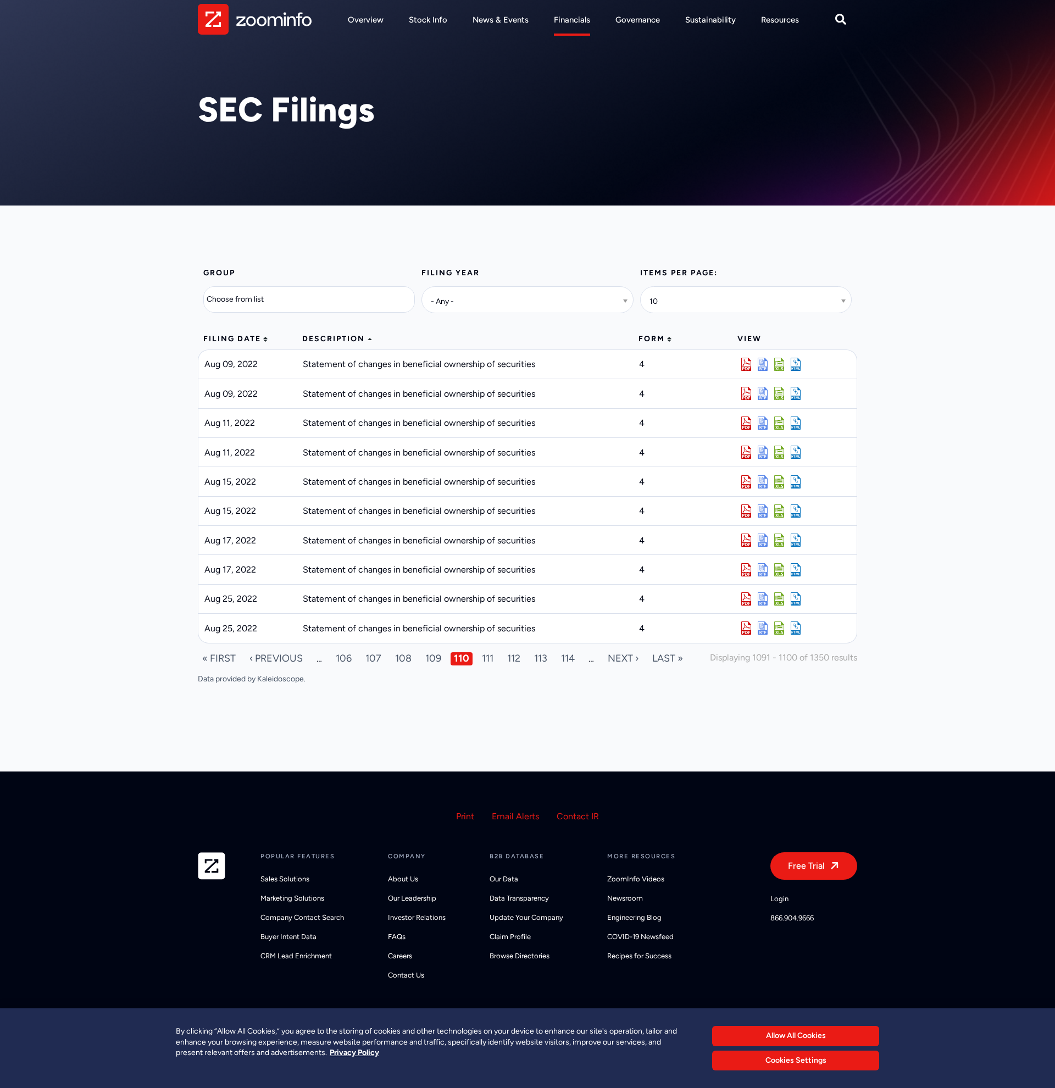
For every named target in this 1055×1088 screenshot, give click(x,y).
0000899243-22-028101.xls (779, 364)
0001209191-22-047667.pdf (746, 599)
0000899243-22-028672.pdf (746, 482)
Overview (366, 20)
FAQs (397, 936)
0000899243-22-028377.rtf (762, 452)
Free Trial (806, 866)
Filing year (450, 272)
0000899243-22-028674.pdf (746, 511)
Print (465, 816)
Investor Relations (417, 917)
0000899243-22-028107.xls (779, 393)
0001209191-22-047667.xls (779, 599)
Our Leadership (412, 898)
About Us (403, 879)
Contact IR (578, 816)
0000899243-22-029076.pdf (746, 570)
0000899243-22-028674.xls (779, 511)
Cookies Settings (795, 1060)
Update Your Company (526, 917)
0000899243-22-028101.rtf (762, 364)
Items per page (677, 272)
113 (540, 658)
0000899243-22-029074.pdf (746, 540)
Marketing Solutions (292, 898)
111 (487, 658)
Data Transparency (519, 898)
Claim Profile (510, 936)
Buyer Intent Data (288, 936)
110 (461, 658)
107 (373, 658)
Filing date (232, 338)
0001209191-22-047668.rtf (762, 628)
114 (568, 658)
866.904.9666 (792, 918)
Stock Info (428, 20)
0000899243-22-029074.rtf (762, 540)
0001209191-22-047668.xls (779, 628)
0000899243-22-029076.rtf (762, 570)
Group (219, 272)
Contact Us (406, 975)
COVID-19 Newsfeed (640, 936)
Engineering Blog (634, 917)
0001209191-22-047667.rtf (762, 599)
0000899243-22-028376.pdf (746, 423)
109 (433, 658)
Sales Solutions (284, 879)
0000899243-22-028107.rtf (762, 393)
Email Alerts (515, 816)
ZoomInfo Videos (635, 879)
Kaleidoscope (280, 679)
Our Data (504, 879)
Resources (780, 20)
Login (779, 899)
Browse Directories (519, 956)
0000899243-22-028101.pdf (746, 364)
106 (344, 658)
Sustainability (710, 20)
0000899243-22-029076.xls (779, 570)
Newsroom (625, 898)
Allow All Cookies (796, 1035)
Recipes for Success (639, 956)
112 (513, 658)
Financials (572, 20)
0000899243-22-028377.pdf (746, 452)
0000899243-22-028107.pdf (746, 393)
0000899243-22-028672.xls (779, 482)
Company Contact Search (302, 917)
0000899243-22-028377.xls (779, 452)
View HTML (795, 364)
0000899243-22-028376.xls (779, 423)
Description (333, 338)
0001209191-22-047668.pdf (746, 628)
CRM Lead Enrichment (296, 956)
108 (403, 658)
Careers (400, 956)
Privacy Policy (354, 1052)
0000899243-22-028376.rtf (762, 423)
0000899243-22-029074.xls (779, 540)
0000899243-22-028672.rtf (762, 482)
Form (651, 338)
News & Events (501, 20)
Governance (637, 20)
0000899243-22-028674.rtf (762, 511)
